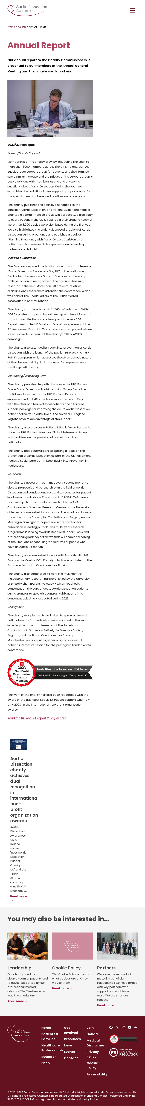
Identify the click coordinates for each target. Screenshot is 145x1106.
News (68, 1045)
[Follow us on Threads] (136, 1027)
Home (11, 26)
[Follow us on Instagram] (123, 1027)
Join (90, 1027)
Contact (71, 1058)
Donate (93, 1034)
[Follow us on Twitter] (117, 1027)
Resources (72, 1039)
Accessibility (97, 1074)
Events (69, 1051)
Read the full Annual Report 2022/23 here (36, 718)
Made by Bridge (88, 1099)
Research (49, 1056)
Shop (45, 1063)
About (22, 26)
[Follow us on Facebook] (111, 1027)
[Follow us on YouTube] (129, 1027)
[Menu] (133, 10)
